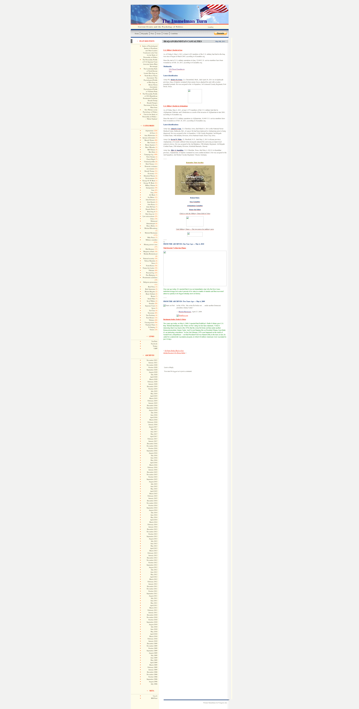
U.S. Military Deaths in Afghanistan (175, 106)
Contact (165, 33)
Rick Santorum (150, 289)
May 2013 (154, 546)
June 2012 (154, 572)
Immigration (150, 188)
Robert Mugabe (150, 291)
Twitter (155, 346)
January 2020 (153, 384)
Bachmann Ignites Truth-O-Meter (174, 319)
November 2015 (152, 474)
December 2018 (152, 405)
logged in (176, 371)
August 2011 (153, 596)
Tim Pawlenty (150, 315)
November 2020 (152, 365)
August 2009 (153, 653)
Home (137, 33)
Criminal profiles (149, 161)
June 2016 (154, 458)
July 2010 (154, 627)
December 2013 (152, 529)
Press (152, 33)
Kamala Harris (150, 209)
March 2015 (153, 493)
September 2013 (152, 536)
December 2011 (152, 586)
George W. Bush (149, 183)
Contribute (174, 33)
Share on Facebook (166, 345)
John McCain (150, 207)
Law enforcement (148, 216)
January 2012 (153, 584)
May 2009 (154, 660)
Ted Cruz (152, 310)
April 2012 (153, 577)
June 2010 (154, 629)
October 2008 (152, 677)
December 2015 (152, 472)
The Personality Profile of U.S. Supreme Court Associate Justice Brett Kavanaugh (149, 63)
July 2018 (154, 412)
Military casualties (151, 240)
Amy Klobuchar (149, 135)
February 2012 (152, 581)
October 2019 (152, 389)
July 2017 (154, 429)
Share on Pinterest (187, 345)
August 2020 (153, 372)
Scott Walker (151, 301)
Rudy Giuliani (150, 294)
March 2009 (153, 665)
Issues (159, 33)
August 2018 (153, 410)
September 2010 (152, 622)
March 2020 (153, 379)
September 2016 (152, 451)
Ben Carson (151, 142)
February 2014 (152, 524)
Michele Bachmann (151, 233)
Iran (152, 190)
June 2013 (154, 543)
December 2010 (152, 615)
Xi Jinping (151, 327)
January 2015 (153, 498)
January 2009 (153, 670)
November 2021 (152, 360)
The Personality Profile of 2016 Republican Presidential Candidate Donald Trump (150, 97)
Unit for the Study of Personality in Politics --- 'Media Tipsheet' (149, 116)
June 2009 (154, 658)
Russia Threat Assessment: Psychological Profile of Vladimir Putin (150, 88)
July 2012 (154, 570)
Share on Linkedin (180, 345)
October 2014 (152, 505)
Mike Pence (151, 237)
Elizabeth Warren (149, 176)
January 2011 (153, 612)
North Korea (150, 265)
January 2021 (153, 363)
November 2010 (152, 617)
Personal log (150, 273)
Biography (144, 33)
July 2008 (154, 684)
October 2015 (152, 477)
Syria (153, 308)
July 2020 (154, 374)
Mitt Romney (150, 249)
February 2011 (152, 610)
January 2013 (153, 555)
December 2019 (152, 386)
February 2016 (152, 467)
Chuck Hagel (151, 159)
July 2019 (154, 391)
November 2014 (152, 503)
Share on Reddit (194, 345)
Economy (151, 173)
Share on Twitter (173, 345)
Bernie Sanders (150, 145)
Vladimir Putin (150, 325)
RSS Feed (154, 698)
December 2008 (152, 672)
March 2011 (153, 608)
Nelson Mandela (149, 261)
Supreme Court (150, 306)
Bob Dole (152, 152)
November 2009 (152, 646)
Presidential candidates (150, 277)
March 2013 (153, 551)
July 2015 (154, 484)
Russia (153, 296)
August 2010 (153, 624)
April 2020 (153, 377)
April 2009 (153, 662)
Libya (152, 219)
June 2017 (154, 432)
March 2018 (153, 420)
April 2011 (153, 605)
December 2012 (152, 558)
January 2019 (153, 403)
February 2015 (152, 496)
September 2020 (152, 370)
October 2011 (152, 591)
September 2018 (152, 408)
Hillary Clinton (150, 185)
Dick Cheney (150, 164)
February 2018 (152, 422)
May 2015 (154, 489)
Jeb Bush (152, 195)
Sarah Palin (151, 299)
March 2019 (153, 398)
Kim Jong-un (150, 214)
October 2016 (152, 448)
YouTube (154, 341)
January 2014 (153, 527)
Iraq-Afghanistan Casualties (183, 41)
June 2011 (154, 601)
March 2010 (153, 636)
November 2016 (152, 446)
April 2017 (153, 436)
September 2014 (152, 508)
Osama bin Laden (148, 268)
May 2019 (154, 393)
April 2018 (153, 417)
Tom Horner (150, 318)
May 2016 (154, 460)
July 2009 (154, 655)
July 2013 (154, 541)
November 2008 (152, 674)
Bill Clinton (151, 150)
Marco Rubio (150, 226)
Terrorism (151, 313)
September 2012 (152, 565)
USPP (155, 348)
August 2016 (153, 453)
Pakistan (151, 270)
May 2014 (154, 517)
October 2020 (152, 367)
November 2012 (152, 560)
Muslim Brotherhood (150, 254)
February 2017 (152, 439)
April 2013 (153, 548)
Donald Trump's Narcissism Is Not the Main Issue (150, 105)
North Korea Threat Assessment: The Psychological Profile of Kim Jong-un (150, 78)
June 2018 (154, 415)
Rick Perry (151, 287)
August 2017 (153, 427)
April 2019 (153, 396)
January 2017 (153, 441)
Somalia (151, 303)
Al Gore (152, 133)
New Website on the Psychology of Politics (150, 111)
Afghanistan (149, 131)
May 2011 (154, 603)
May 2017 (154, 434)
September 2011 (152, 593)
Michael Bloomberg (150, 228)
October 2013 (152, 534)
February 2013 (152, 553)
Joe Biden (151, 197)
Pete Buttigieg (150, 275)
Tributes (151, 320)
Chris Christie (150, 157)
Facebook (154, 344)
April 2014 (153, 520)
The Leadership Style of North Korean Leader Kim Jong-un (150, 71)
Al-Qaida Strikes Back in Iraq (174, 350)
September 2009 (152, 650)
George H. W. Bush (148, 180)
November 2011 (152, 589)
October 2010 (152, 620)
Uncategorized (149, 322)
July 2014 (154, 512)
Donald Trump (149, 171)
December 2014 (152, 501)
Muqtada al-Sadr (148, 251)
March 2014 (153, 522)
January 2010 (153, 641)
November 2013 (152, 531)
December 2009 (152, 643)
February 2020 (152, 382)
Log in (155, 696)
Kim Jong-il (151, 211)
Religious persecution (150, 282)
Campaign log (148, 154)
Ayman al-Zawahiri (148, 138)
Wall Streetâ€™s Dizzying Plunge (174, 248)
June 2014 (154, 515)
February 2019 (152, 401)
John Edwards (150, 200)
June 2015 (154, 486)
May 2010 (154, 631)
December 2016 (152, 443)
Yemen (152, 329)
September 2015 (152, 479)
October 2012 (152, 562)
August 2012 (153, 567)
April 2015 (153, 491)
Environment (150, 178)
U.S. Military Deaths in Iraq (172, 50)
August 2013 (153, 539)
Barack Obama (149, 140)
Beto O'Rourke (150, 147)
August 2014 (153, 510)
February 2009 (152, 667)
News (153, 263)
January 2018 (153, 424)
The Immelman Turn (184, 21)
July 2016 (154, 455)
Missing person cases (150, 244)
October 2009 (152, 648)
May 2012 (154, 574)
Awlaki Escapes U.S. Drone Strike (174, 353)
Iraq (152, 192)
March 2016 (153, 465)
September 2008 (152, 679)
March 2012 (153, 579)
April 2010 (153, 634)
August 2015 (153, 482)
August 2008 (153, 681)
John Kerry (151, 204)
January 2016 (153, 470)
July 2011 (154, 598)
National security (148, 258)
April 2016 (153, 462)
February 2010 (152, 639)
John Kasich (151, 202)
